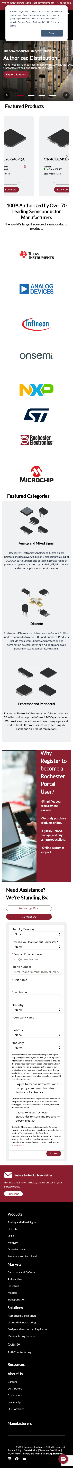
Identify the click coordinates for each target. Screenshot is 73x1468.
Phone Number (21, 967)
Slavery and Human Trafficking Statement (43, 1453)
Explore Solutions (16, 74)
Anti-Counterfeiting (19, 1352)
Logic (11, 1235)
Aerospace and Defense (21, 1272)
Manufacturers (20, 1423)
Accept (52, 33)
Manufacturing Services (21, 1336)
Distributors (15, 1388)
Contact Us (29, 916)
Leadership (14, 1402)
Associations (15, 1395)
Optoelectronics (17, 1249)
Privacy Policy (18, 1145)
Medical (12, 1292)
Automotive (15, 1279)
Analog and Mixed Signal (22, 1222)
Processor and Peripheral (22, 1256)
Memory (13, 1242)
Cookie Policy (30, 1450)
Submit (53, 1153)
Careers (12, 1381)
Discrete (12, 1228)
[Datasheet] (25, 167)
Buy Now (10, 189)
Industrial (13, 1285)
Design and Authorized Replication (28, 1329)
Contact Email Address (27, 954)
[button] (63, 1459)
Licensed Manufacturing (22, 1322)
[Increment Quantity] (19, 182)
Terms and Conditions (49, 1450)
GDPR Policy (14, 1453)
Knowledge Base (29, 908)
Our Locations (16, 1408)
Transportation (16, 1299)
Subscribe (13, 1193)
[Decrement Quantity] (54, 182)
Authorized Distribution (22, 1315)
